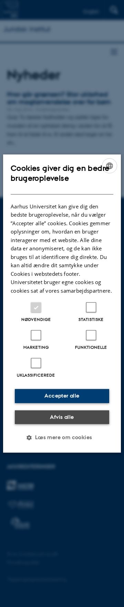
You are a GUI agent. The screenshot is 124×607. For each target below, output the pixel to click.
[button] (62, 437)
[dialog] (62, 303)
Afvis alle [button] (62, 417)
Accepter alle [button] (61, 395)
